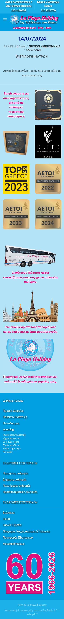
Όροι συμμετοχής (11, 441)
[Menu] (5, 19)
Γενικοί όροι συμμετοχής (14, 435)
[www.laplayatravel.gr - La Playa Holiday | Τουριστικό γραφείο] (34, 20)
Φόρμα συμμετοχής (12, 448)
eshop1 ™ (32, 614)
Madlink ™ (52, 610)
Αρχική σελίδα (14, 46)
